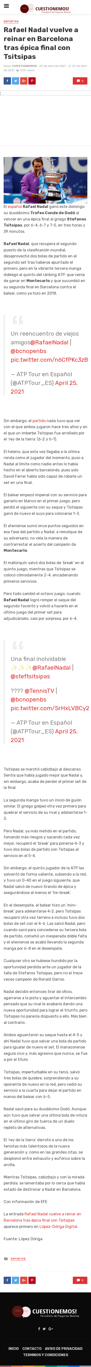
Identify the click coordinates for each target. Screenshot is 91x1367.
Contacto (31, 1349)
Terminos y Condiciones (45, 1355)
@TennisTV (39, 690)
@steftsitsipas (30, 676)
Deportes (11, 21)
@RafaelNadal (49, 342)
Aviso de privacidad (64, 1349)
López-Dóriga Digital (58, 1226)
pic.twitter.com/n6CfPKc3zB (49, 359)
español (15, 206)
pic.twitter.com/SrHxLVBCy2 (50, 708)
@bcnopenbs (28, 351)
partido (39, 420)
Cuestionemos (24, 66)
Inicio (13, 1349)
